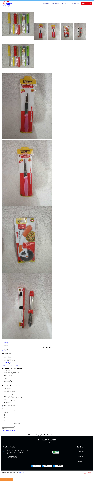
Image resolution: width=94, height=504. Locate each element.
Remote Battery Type (8, 380)
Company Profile (55, 3)
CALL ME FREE (12, 430)
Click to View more (8, 362)
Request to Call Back (7, 365)
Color (5, 388)
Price (5, 370)
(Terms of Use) (21, 472)
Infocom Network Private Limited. (19, 473)
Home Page (46, 3)
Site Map (80, 461)
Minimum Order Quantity (9, 372)
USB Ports (6, 378)
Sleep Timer (6, 383)
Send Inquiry (15, 365)
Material (5, 393)
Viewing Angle (7, 375)
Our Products (66, 3)
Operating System (8, 373)
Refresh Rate (7, 381)
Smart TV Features (8, 377)
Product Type (7, 390)
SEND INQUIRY (5, 430)
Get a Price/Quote (6, 350)
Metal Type (6, 391)
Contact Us (75, 3)
